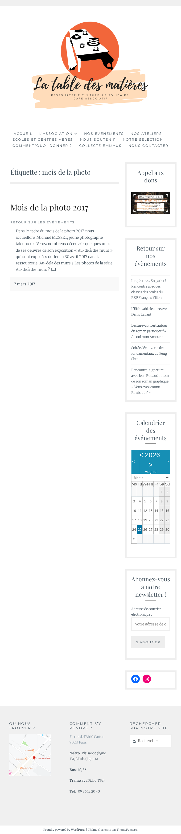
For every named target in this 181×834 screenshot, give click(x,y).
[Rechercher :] (151, 741)
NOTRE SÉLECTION (143, 139)
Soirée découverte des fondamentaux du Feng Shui (149, 353)
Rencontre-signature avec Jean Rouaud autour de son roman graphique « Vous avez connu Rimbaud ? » (150, 381)
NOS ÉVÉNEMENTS (104, 133)
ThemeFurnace (127, 829)
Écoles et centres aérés (42, 139)
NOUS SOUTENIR (98, 139)
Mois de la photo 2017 (49, 207)
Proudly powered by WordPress (64, 829)
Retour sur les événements (42, 222)
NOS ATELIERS (146, 133)
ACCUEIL (23, 133)
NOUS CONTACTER (148, 146)
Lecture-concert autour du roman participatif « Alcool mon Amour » (149, 331)
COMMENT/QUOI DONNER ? (42, 146)
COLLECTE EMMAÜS (100, 146)
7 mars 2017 (24, 284)
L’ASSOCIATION (56, 133)
